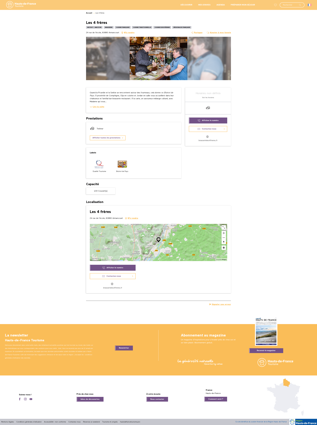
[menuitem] (19, 5)
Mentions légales (7, 422)
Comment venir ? (215, 399)
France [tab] (209, 390)
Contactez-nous (74, 422)
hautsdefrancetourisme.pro (130, 422)
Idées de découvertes (90, 399)
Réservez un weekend (91, 422)
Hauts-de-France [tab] (213, 393)
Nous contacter (157, 399)
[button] (292, 4)
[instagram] (25, 399)
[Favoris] (276, 5)
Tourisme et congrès (110, 422)
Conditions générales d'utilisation (29, 422)
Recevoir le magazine (266, 350)
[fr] (309, 4)
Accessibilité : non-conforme (55, 422)
